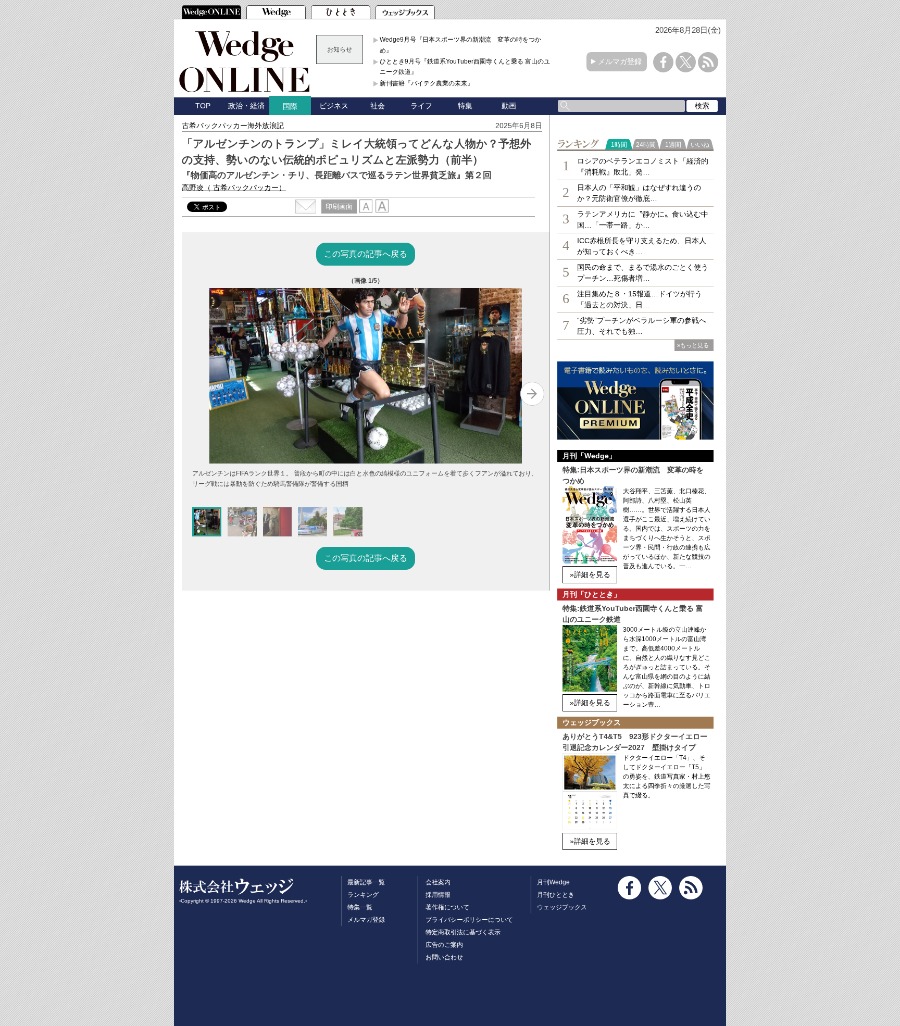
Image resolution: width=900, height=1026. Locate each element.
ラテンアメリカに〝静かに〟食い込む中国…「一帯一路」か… (642, 219)
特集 (465, 106)
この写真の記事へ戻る (365, 253)
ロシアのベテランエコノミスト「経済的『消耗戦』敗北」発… (642, 166)
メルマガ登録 (620, 61)
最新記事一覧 (366, 882)
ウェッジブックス (562, 907)
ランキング (363, 894)
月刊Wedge (553, 882)
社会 (377, 106)
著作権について (447, 907)
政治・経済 (246, 106)
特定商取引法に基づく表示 (463, 932)
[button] (206, 521)
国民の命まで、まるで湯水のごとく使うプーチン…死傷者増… (642, 272)
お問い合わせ (444, 957)
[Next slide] (532, 394)
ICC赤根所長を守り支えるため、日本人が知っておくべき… (641, 246)
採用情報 (438, 894)
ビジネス (333, 106)
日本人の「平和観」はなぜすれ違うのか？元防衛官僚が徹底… (639, 193)
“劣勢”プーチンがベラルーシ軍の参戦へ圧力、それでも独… (641, 325)
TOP (202, 106)
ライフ (421, 106)
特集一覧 (359, 907)
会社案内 (438, 882)
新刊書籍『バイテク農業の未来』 (426, 83)
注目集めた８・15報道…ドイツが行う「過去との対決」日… (639, 299)
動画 (509, 106)
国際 (290, 106)
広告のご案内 (444, 944)
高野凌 (234, 187)
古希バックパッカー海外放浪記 (233, 125)
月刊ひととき (555, 894)
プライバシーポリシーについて (469, 919)
